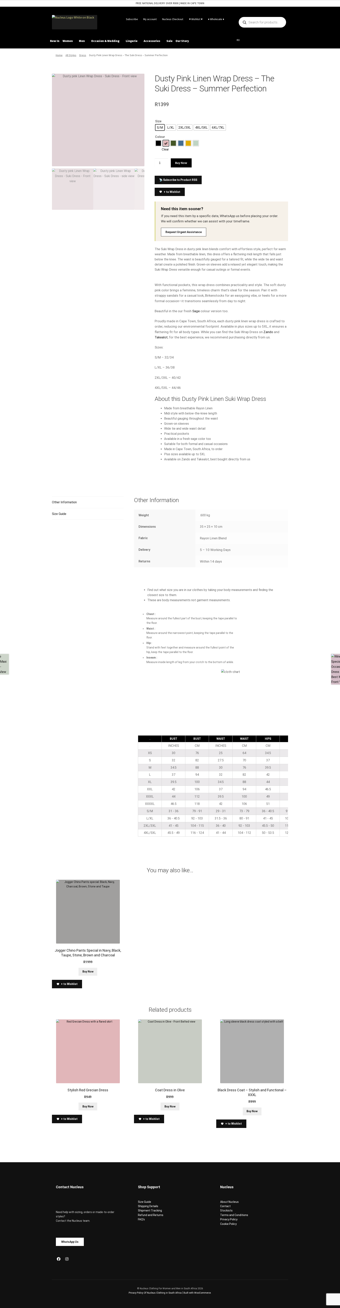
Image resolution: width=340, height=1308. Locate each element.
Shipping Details (148, 1206)
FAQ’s (141, 1219)
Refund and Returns (150, 1215)
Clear (165, 149)
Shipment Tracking (150, 1210)
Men (82, 41)
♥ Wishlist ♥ (195, 19)
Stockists (226, 1210)
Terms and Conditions (234, 1215)
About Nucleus (229, 1201)
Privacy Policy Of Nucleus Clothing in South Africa (155, 1292)
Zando (268, 332)
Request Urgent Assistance (183, 232)
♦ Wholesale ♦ (216, 19)
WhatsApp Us (70, 1241)
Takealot (161, 337)
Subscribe (132, 19)
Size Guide (144, 1201)
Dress (82, 55)
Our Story (182, 41)
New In (54, 41)
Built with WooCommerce (197, 1292)
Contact (225, 1206)
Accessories (152, 41)
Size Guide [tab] (59, 514)
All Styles (71, 55)
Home (59, 55)
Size (158, 121)
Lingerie (132, 41)
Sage (196, 311)
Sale (169, 41)
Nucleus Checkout (172, 19)
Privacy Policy (228, 1219)
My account (150, 19)
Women (68, 41)
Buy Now (181, 163)
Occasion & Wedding (105, 41)
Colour (160, 137)
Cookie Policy (228, 1223)
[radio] (159, 127)
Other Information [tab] (64, 502)
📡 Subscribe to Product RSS (178, 179)
